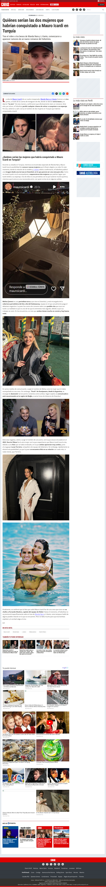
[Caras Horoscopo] (88, 174)
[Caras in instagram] (73, 9)
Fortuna (50, 868)
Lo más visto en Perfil (83, 100)
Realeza (32, 4)
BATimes (78, 868)
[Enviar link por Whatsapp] (60, 93)
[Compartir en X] (56, 93)
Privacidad (54, 876)
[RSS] (59, 864)
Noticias (12, 4)
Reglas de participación (70, 876)
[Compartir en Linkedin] (64, 93)
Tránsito (81, 876)
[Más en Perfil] (12, 823)
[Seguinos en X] (80, 9)
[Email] (67, 93)
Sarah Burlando (40, 9)
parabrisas (61, 828)
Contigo (38, 872)
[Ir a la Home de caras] (5, 6)
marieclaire (27, 828)
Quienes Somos (35, 876)
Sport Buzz (69, 872)
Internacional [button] (44, 4)
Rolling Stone (60, 872)
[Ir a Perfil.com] (101, 1)
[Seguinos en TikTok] (84, 9)
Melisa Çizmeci (32, 632)
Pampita (48, 9)
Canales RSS (25, 876)
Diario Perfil (28, 868)
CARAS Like (54, 4)
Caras (32, 872)
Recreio (76, 872)
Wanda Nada (16, 632)
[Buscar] (103, 9)
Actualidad (26, 4)
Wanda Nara (39, 614)
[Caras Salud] (88, 167)
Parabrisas (64, 868)
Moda (37, 4)
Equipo (60, 876)
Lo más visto (79, 37)
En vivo (102, 4)
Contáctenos (45, 876)
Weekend (57, 868)
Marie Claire (43, 868)
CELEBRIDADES (31, 15)
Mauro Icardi (7, 632)
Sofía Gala (13, 9)
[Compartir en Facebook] (53, 93)
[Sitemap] (63, 864)
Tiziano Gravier (5, 9)
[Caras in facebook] (77, 9)
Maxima (82, 872)
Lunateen (72, 868)
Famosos (18, 4)
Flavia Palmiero (55, 9)
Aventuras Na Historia (48, 872)
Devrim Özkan (42, 632)
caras (44, 828)
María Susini (21, 9)
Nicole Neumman (30, 9)
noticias (10, 828)
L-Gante (36, 169)
